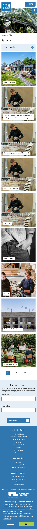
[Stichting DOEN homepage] (6, 6)
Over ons (18, 442)
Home (3, 35)
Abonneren (13, 421)
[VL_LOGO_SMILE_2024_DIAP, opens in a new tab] (24, 496)
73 (25, 373)
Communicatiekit (18, 484)
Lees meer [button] (7, 519)
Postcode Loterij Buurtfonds (18, 437)
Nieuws (18, 447)
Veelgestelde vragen (18, 476)
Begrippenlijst (18, 450)
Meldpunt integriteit (18, 479)
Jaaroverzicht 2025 (18, 445)
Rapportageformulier (18, 467)
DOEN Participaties (18, 434)
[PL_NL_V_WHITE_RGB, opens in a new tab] (13, 496)
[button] (34, 10)
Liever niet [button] (10, 524)
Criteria (18, 462)
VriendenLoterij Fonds (18, 439)
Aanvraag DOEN (18, 465)
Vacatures (18, 453)
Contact (18, 482)
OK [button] (26, 524)
